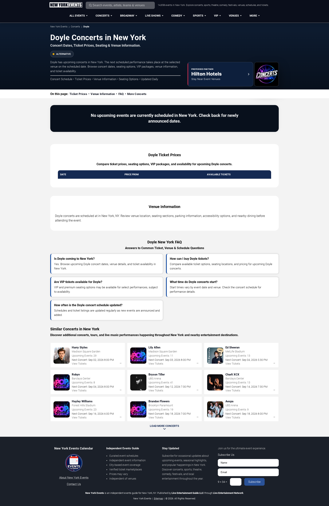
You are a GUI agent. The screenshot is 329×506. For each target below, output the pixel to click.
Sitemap (158, 498)
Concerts (102, 15)
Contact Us (74, 484)
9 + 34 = (222, 481)
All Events (77, 15)
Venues (234, 15)
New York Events (58, 26)
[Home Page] (65, 5)
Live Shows (153, 15)
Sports (198, 15)
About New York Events (74, 477)
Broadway (127, 15)
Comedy (176, 15)
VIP (216, 15)
